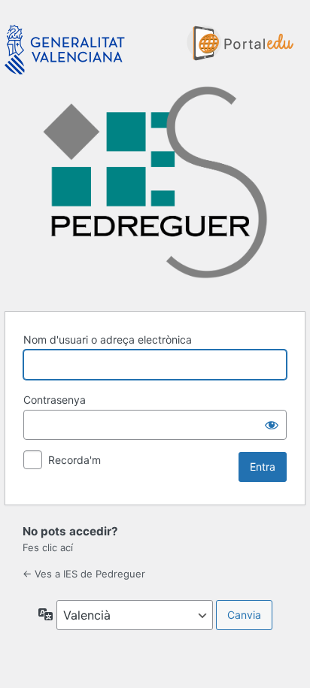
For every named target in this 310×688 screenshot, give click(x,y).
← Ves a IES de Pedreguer (84, 574)
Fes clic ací (48, 547)
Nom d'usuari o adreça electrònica (107, 339)
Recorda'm (74, 459)
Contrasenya (54, 399)
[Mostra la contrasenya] (272, 425)
